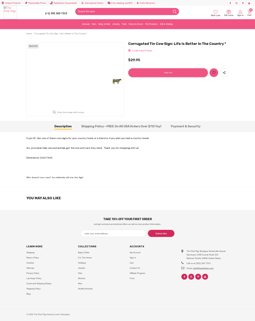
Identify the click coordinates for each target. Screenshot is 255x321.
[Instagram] (236, 3)
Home (29, 33)
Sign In (240, 15)
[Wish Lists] (213, 72)
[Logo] (10, 12)
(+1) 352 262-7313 (56, 13)
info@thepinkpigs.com (203, 268)
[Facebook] (230, 3)
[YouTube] (249, 3)
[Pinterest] (243, 3)
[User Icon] (240, 12)
